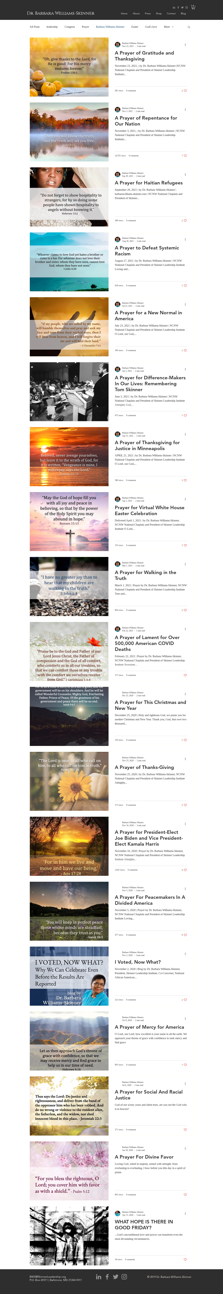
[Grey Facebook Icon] (178, 7)
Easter (134, 26)
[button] (193, 7)
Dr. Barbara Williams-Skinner (60, 13)
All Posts (35, 26)
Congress (70, 26)
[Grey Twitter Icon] (182, 7)
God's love (151, 26)
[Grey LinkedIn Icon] (174, 7)
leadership (52, 26)
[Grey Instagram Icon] (186, 7)
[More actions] (186, 45)
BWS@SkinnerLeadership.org (48, 1276)
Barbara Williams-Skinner (110, 26)
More (167, 26)
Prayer (85, 26)
